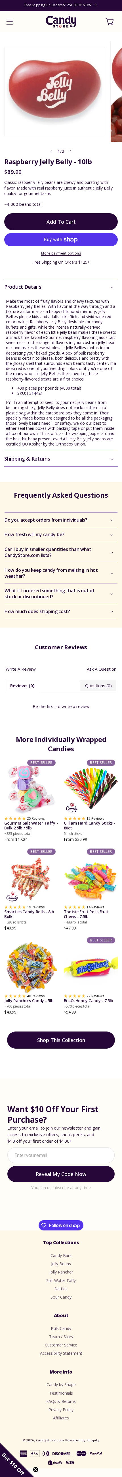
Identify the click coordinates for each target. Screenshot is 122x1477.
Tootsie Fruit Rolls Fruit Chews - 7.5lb (86, 917)
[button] (9, 21)
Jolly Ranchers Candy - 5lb (28, 1003)
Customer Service (61, 1345)
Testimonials (61, 1393)
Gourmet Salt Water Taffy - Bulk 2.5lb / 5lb (31, 828)
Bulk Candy (61, 1328)
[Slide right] (70, 151)
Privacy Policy (61, 1409)
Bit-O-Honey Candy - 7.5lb (88, 1003)
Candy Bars (61, 1255)
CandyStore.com (50, 1440)
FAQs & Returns (61, 1401)
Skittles (61, 1288)
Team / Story (61, 1336)
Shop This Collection (61, 1040)
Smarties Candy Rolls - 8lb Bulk (29, 917)
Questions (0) (98, 685)
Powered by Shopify (82, 1440)
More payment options (61, 253)
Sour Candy (61, 1297)
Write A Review (21, 669)
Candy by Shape (61, 1384)
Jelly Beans (61, 1263)
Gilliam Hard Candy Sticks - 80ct (89, 828)
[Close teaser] (36, 1469)
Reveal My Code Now (61, 1174)
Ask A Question (101, 669)
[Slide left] (51, 151)
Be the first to (61, 706)
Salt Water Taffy (61, 1280)
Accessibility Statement (61, 1353)
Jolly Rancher (61, 1272)
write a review (76, 706)
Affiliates (61, 1418)
